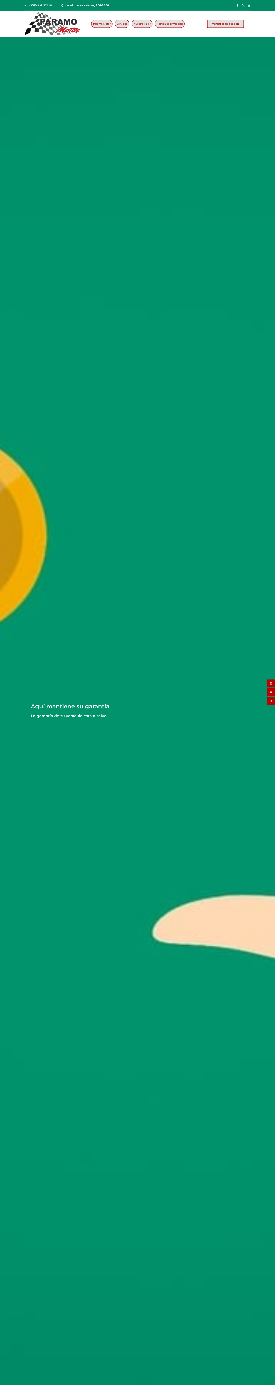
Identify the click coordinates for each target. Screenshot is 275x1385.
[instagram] (249, 5)
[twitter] (243, 5)
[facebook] (237, 5)
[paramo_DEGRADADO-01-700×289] (52, 13)
